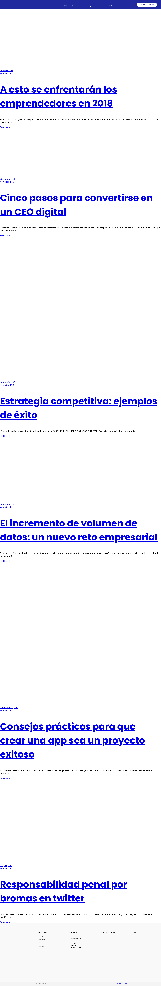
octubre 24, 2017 (7, 504)
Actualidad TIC (7, 73)
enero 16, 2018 (6, 70)
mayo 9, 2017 (6, 865)
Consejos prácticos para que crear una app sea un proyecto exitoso (72, 740)
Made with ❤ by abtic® (121, 984)
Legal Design (88, 6)
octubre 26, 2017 (7, 382)
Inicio (66, 6)
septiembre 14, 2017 (9, 707)
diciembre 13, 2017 (8, 179)
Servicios (99, 6)
